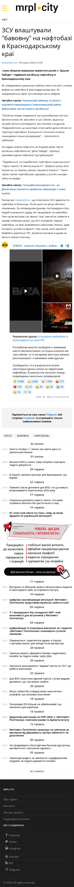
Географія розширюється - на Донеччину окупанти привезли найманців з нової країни (34, 189)
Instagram (15, 848)
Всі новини (37, 771)
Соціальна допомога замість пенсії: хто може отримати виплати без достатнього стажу (36, 502)
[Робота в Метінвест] (37, 550)
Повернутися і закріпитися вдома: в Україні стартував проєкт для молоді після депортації (36, 642)
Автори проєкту (13, 812)
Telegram (51, 414)
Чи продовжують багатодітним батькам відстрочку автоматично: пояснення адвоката (39, 747)
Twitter (13, 842)
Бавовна (23, 435)
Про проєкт (10, 799)
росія (7, 435)
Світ (4, 19)
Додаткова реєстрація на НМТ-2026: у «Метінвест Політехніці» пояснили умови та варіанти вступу (39, 718)
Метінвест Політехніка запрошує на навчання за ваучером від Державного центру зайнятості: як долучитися (39, 732)
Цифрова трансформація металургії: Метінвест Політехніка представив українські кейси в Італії (39, 601)
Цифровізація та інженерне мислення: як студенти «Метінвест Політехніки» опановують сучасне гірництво (40, 631)
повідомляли (23, 200)
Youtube (14, 856)
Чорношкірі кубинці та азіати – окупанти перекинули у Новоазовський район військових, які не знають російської (32, 104)
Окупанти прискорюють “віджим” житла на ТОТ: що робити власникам (40, 667)
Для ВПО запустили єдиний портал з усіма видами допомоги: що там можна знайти (39, 680)
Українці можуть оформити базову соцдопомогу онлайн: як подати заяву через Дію (37, 655)
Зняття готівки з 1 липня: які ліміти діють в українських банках (35, 450)
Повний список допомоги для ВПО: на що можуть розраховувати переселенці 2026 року (38, 489)
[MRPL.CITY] (37, 8)
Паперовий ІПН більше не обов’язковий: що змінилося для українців (35, 706)
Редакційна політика (16, 819)
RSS (11, 863)
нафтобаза (41, 435)
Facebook (29, 418)
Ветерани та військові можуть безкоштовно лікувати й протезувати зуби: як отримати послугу (40, 588)
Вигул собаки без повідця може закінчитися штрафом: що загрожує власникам (35, 693)
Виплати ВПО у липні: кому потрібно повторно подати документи (37, 463)
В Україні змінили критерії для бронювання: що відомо (38, 476)
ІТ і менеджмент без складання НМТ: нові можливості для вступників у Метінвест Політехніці (34, 615)
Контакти (9, 806)
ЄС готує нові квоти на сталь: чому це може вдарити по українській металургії (36, 514)
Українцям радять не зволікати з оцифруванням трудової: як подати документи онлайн (38, 759)
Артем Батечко (9, 62)
